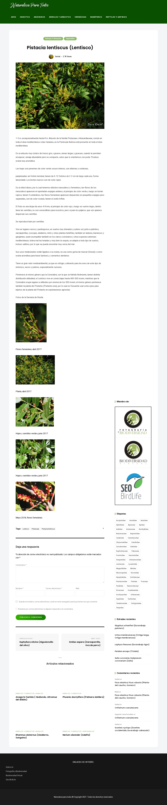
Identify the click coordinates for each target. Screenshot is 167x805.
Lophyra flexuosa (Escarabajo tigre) (132, 644)
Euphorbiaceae (122, 551)
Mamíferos (96, 17)
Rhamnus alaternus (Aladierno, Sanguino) (32, 736)
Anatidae (144, 520)
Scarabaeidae (133, 590)
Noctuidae (135, 573)
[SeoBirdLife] (133, 486)
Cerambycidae (133, 538)
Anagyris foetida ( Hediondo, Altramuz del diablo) (36, 698)
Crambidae (135, 542)
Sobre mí (9, 767)
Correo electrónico (54, 588)
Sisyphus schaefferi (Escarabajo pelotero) (130, 627)
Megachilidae (121, 568)
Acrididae (133, 520)
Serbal (57, 56)
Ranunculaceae (133, 586)
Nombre (19, 588)
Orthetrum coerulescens (126, 707)
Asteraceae (130, 529)
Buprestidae (135, 533)
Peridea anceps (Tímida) (127, 651)
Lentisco (26, 529)
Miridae (133, 568)
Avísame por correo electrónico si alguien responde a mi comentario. (45, 609)
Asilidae (119, 529)
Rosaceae (120, 590)
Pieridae (134, 581)
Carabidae (120, 538)
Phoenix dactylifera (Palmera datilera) (83, 697)
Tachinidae (132, 599)
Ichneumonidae (135, 559)
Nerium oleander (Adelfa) (76, 735)
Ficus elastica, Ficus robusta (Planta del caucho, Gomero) (132, 684)
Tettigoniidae (136, 603)
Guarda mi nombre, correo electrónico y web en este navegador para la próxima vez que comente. (58, 601)
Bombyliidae (143, 529)
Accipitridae (121, 520)
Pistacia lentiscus (48, 529)
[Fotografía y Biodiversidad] (133, 422)
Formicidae (120, 555)
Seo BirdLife (11, 779)
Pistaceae (35, 529)
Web (77, 588)
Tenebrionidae (121, 603)
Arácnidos (39, 17)
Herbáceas (80, 17)
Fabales (39, 693)
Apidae (142, 525)
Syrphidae (120, 599)
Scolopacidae (121, 594)
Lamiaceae (120, 564)
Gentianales (88, 731)
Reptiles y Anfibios (116, 17)
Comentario (21, 565)
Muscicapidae (121, 573)
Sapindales (70, 38)
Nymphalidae (121, 577)
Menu (141, 17)
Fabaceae (135, 551)
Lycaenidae (132, 564)
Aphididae (120, 525)
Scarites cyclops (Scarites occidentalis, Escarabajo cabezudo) (132, 729)
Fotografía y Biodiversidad (16, 771)
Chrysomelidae (121, 542)
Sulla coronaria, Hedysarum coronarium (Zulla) (128, 659)
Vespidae (119, 607)
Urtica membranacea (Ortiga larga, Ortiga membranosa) (132, 636)
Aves (13, 17)
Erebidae (133, 546)
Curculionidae (121, 546)
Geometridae (134, 555)
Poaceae (144, 581)
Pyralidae (119, 586)
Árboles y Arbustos (60, 17)
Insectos (25, 17)
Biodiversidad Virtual (14, 775)
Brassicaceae (121, 533)
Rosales (40, 731)
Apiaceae (131, 525)
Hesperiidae (120, 559)
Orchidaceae (135, 577)
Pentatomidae (121, 581)
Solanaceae (135, 594)
